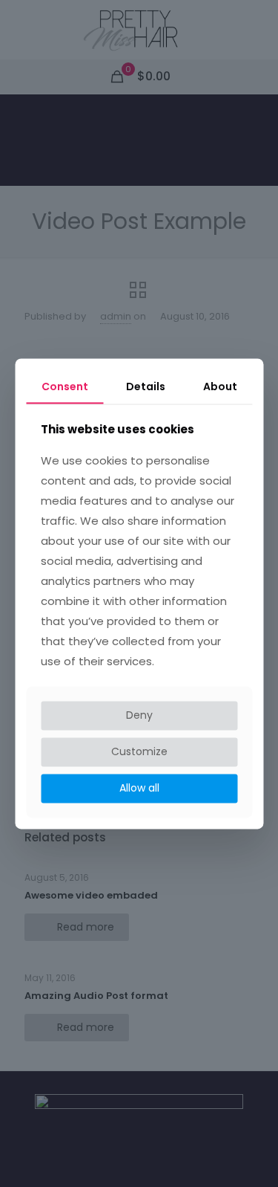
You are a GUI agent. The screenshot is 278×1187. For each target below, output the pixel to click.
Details (145, 386)
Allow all (139, 787)
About (220, 386)
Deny (139, 715)
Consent (65, 386)
